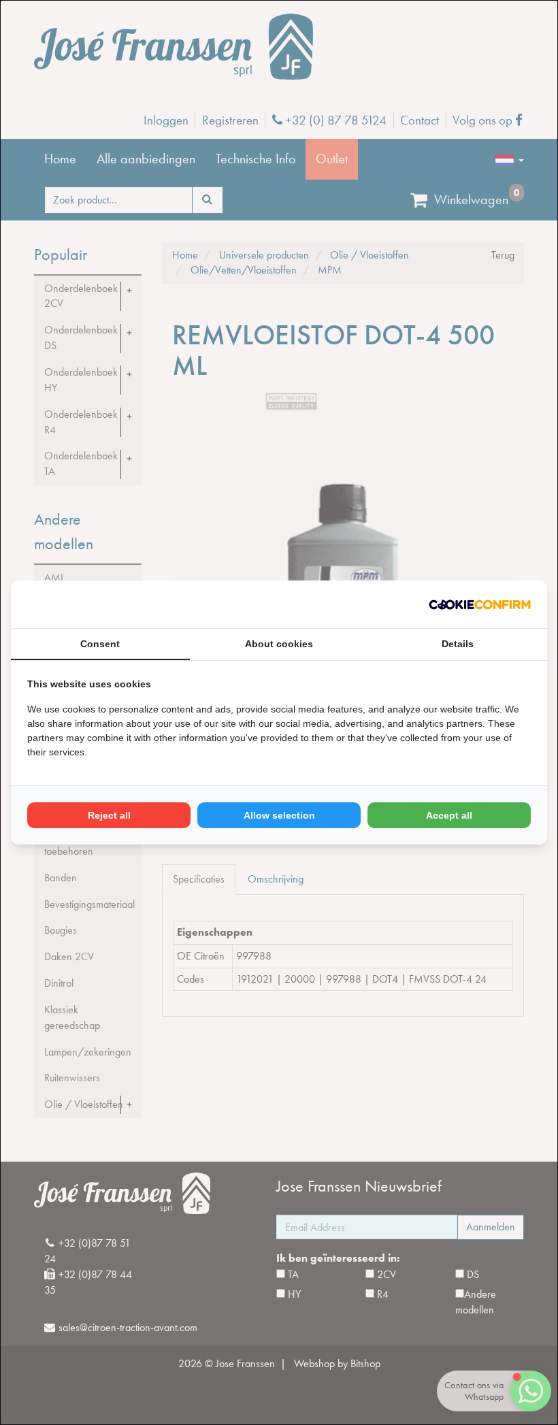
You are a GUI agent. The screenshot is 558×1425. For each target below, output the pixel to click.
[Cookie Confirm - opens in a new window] (480, 604)
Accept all (449, 815)
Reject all (109, 815)
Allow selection (279, 815)
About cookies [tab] (279, 643)
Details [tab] (458, 643)
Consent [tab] (100, 643)
